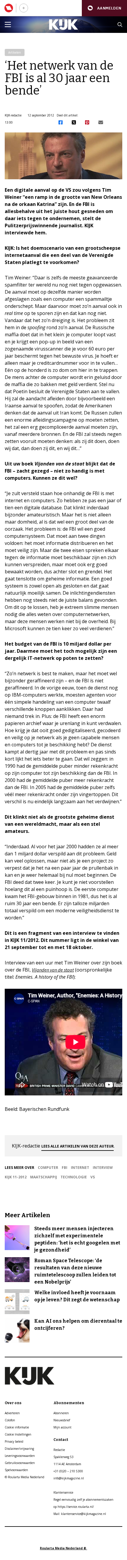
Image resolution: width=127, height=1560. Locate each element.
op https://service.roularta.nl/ (73, 1507)
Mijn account (62, 1427)
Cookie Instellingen (18, 1434)
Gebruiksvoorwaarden (20, 1463)
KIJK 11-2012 (16, 1177)
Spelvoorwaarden (16, 1470)
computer (48, 1167)
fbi (64, 1167)
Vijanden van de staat (53, 970)
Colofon (10, 1420)
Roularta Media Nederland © (63, 1548)
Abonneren (61, 1413)
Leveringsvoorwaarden (20, 1456)
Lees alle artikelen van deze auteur (77, 1146)
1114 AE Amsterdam (67, 1464)
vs (92, 1177)
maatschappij (43, 1177)
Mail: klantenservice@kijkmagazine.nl (79, 1514)
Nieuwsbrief (61, 1420)
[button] (104, 8)
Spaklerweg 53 (63, 1457)
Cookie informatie (17, 1427)
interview (103, 1167)
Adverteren (12, 1413)
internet (80, 1167)
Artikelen (14, 52)
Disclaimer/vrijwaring (19, 1449)
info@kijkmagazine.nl (68, 1478)
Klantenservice (63, 1492)
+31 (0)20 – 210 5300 (68, 1471)
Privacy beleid (14, 1441)
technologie (74, 1177)
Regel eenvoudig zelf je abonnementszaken (83, 1499)
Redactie (59, 1450)
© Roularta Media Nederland (24, 1477)
